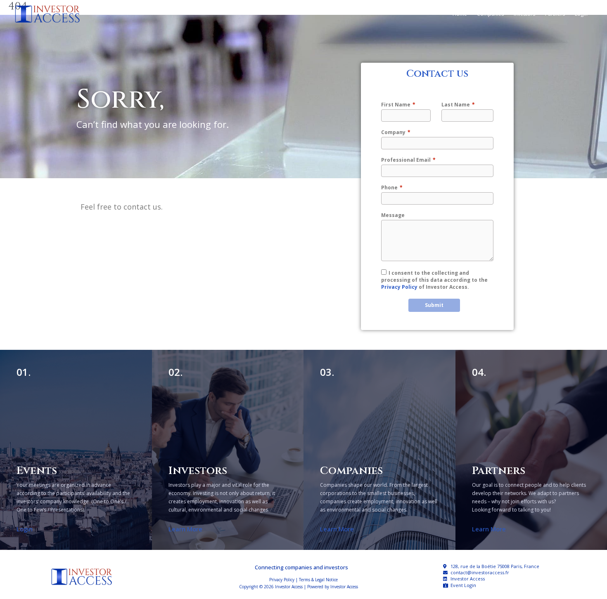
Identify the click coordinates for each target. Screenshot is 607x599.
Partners (555, 13)
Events (37, 471)
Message (393, 215)
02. (175, 372)
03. (327, 372)
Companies (490, 13)
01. (24, 372)
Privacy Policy (399, 286)
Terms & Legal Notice (318, 579)
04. (479, 372)
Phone (389, 187)
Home (460, 13)
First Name (395, 104)
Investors (524, 13)
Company (393, 132)
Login (581, 13)
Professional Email (406, 159)
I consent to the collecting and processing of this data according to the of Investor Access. (434, 279)
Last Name (455, 104)
